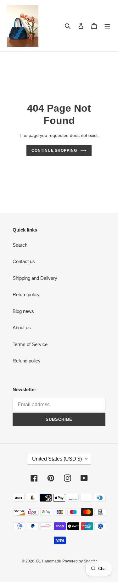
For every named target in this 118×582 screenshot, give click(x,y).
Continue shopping (54, 150)
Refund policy (27, 360)
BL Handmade (48, 561)
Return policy (26, 294)
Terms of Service (30, 344)
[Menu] (107, 25)
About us (22, 327)
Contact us (24, 261)
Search (20, 245)
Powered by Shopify (79, 561)
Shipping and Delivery (35, 278)
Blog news (23, 311)
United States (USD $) (57, 458)
